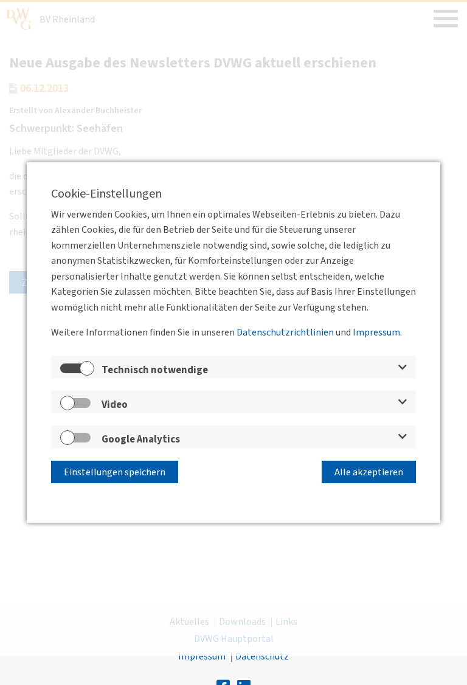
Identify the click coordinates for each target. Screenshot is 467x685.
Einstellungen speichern (114, 472)
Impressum (376, 332)
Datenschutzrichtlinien (285, 332)
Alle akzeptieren (368, 472)
